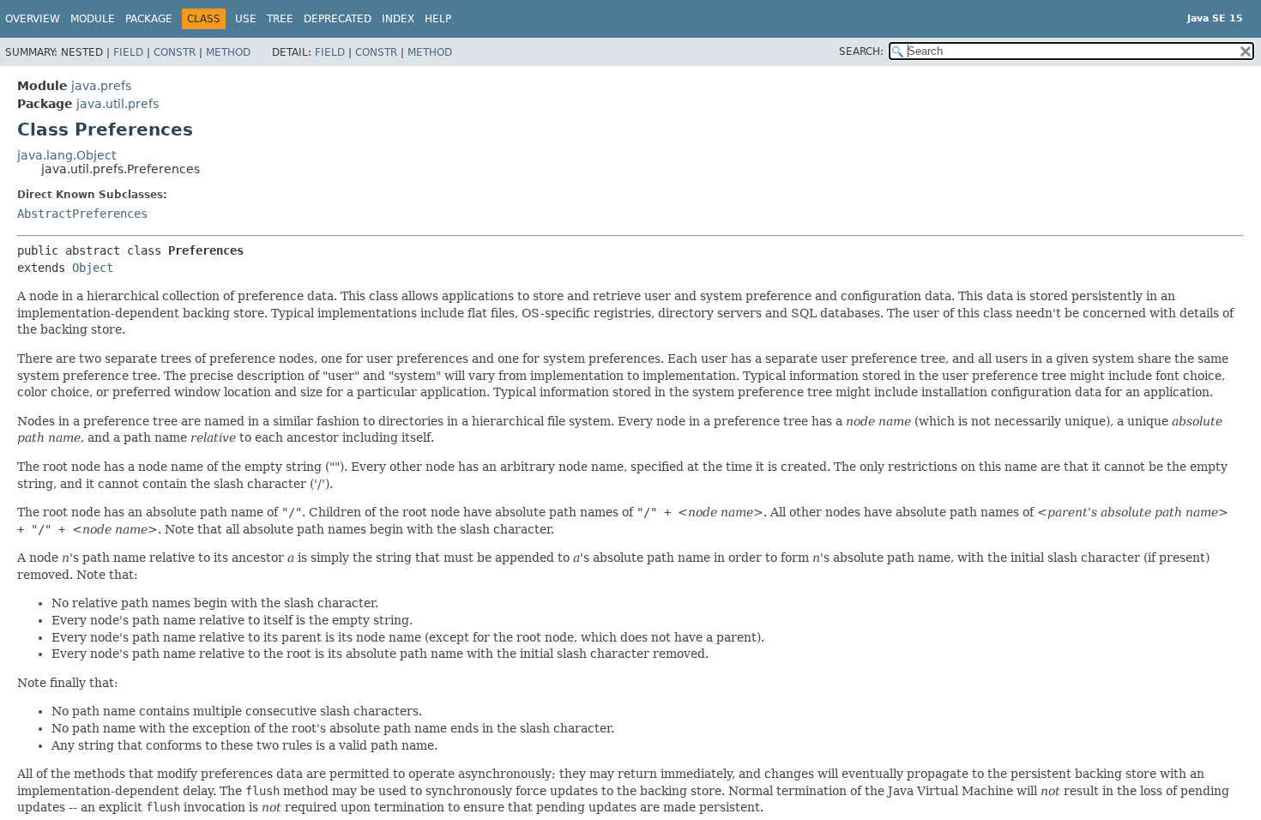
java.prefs (101, 86)
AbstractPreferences (82, 213)
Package (148, 19)
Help (438, 19)
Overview (32, 19)
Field (128, 52)
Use (245, 19)
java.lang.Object (66, 155)
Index (398, 19)
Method (228, 52)
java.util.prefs (117, 104)
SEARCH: (861, 51)
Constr (175, 52)
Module (92, 19)
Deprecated (337, 19)
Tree (280, 19)
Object (92, 267)
